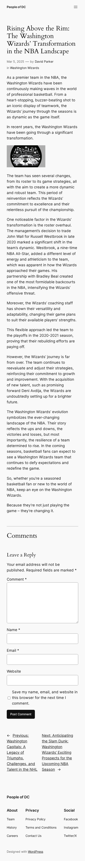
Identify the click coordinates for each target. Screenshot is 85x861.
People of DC (16, 7)
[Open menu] (75, 7)
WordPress (35, 851)
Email (13, 650)
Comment (17, 579)
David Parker (44, 61)
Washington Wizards (24, 68)
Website (14, 671)
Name (13, 630)
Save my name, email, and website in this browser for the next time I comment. (45, 697)
